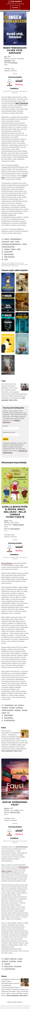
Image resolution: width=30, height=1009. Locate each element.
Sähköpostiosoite (9, 432)
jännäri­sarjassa (23, 867)
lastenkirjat (19, 707)
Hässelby (7, 249)
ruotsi (6, 259)
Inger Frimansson (9, 257)
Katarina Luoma (15, 812)
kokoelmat (5, 707)
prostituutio (12, 961)
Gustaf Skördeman (9, 969)
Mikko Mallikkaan (6, 563)
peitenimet (5, 961)
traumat (24, 244)
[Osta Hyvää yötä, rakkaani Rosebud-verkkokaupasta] (20, 82)
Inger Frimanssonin (22, 103)
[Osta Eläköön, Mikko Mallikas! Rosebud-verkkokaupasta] (20, 548)
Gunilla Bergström (9, 720)
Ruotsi (18, 249)
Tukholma (7, 964)
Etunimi (5, 426)
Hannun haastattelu (13, 995)
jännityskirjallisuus (15, 239)
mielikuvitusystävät (7, 710)
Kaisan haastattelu (7, 751)
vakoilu (20, 961)
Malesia (13, 249)
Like (5, 56)
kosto (12, 241)
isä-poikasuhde (8, 705)
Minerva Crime (8, 966)
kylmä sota (13, 959)
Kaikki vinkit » (13, 400)
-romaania (6, 871)
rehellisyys (17, 710)
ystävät (4, 713)
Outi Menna (13, 62)
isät (16, 705)
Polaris (17, 810)
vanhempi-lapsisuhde (8, 246)
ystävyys (24, 710)
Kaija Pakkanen (15, 529)
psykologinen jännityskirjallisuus (11, 244)
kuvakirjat (12, 707)
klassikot (20, 705)
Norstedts (8, 60)
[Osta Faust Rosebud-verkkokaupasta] (20, 831)
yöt (8, 713)
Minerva (6, 808)
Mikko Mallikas (8, 715)
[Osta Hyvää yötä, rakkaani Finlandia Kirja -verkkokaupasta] (10, 82)
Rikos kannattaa (9, 254)
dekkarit (6, 239)
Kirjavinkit (16, 2)
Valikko (15, 7)
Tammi (6, 521)
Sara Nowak (17, 966)
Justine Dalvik (8, 251)
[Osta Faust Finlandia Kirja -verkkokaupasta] (10, 831)
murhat (17, 241)
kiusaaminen (5, 241)
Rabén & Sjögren (19, 525)
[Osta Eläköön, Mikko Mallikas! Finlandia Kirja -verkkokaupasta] (10, 548)
